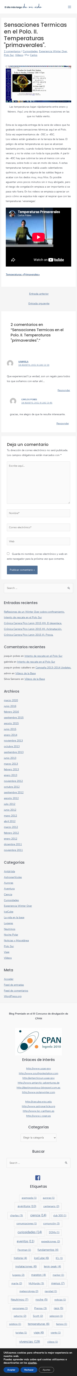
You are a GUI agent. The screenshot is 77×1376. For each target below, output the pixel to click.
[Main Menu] (69, 7)
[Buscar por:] (38, 588)
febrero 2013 (11, 769)
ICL (59, 1258)
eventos (25, 1241)
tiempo (61, 1324)
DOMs (54, 1232)
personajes (20, 1308)
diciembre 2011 (13, 844)
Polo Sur (9, 55)
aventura (27, 1206)
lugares (18, 1275)
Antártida (9, 871)
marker (58, 1275)
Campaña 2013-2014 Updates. (53, 667)
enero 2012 (10, 838)
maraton (38, 1275)
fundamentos (48, 1250)
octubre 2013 (12, 746)
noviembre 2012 (13, 781)
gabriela (23, 361)
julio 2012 (9, 804)
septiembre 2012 (14, 792)
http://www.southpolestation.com (38, 1073)
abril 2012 (10, 821)
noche (42, 1300)
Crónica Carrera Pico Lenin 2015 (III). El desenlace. (33, 623)
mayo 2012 (10, 815)
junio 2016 (10, 706)
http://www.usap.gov (38, 1068)
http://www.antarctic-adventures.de (38, 1083)
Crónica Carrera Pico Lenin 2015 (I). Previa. (28, 635)
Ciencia (8, 894)
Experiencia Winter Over (53, 51)
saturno (20, 1316)
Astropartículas (13, 877)
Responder (64, 390)
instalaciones (26, 1266)
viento (56, 1332)
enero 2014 (10, 735)
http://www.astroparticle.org (38, 1106)
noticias (60, 1300)
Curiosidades (30, 51)
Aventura (9, 888)
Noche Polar (11, 934)
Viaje (6, 952)
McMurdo (36, 1283)
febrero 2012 (11, 833)
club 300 (59, 1215)
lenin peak (52, 1266)
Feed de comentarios (16, 990)
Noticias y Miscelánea (16, 940)
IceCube (8, 911)
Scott (38, 1316)
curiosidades (30, 1232)
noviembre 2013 (13, 740)
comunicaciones (26, 1223)
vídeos (52, 1342)
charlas (16, 1215)
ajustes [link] (32, 1363)
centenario (51, 1206)
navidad (51, 1291)
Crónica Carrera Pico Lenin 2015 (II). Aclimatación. (33, 629)
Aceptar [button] (11, 1369)
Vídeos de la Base (25, 673)
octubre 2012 (12, 787)
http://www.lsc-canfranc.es (38, 1111)
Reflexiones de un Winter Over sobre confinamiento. (34, 612)
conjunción (51, 1223)
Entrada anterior (39, 294)
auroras (49, 1198)
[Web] (38, 542)
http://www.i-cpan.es (38, 1116)
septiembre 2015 (14, 717)
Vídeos (19, 55)
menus (58, 1283)
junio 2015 (10, 729)
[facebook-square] (38, 1178)
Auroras (8, 883)
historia (20, 1258)
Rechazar (29, 1369)
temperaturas (39, 1324)
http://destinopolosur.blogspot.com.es (38, 1087)
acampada (29, 1198)
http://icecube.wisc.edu (38, 1101)
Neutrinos (9, 929)
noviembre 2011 (13, 850)
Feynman (24, 1250)
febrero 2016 (11, 712)
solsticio (15, 1324)
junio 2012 (10, 810)
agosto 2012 (11, 798)
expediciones (50, 1241)
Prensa (40, 1308)
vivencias (29, 1341)
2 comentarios (12, 51)
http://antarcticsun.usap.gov (38, 1078)
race (58, 1308)
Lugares (8, 923)
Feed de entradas (14, 985)
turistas (21, 1332)
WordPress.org (12, 996)
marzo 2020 (11, 700)
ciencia (38, 1215)
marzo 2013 (11, 764)
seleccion (56, 1316)
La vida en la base (14, 917)
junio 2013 (10, 758)
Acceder (8, 979)
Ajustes (46, 1369)
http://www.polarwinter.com (38, 1092)
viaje (39, 1333)
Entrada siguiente (39, 303)
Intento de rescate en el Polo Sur (23, 617)
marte (16, 1283)
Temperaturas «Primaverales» (23, 274)
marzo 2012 (11, 827)
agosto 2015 (11, 723)
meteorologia (28, 1291)
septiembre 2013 (14, 752)
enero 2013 (10, 775)
